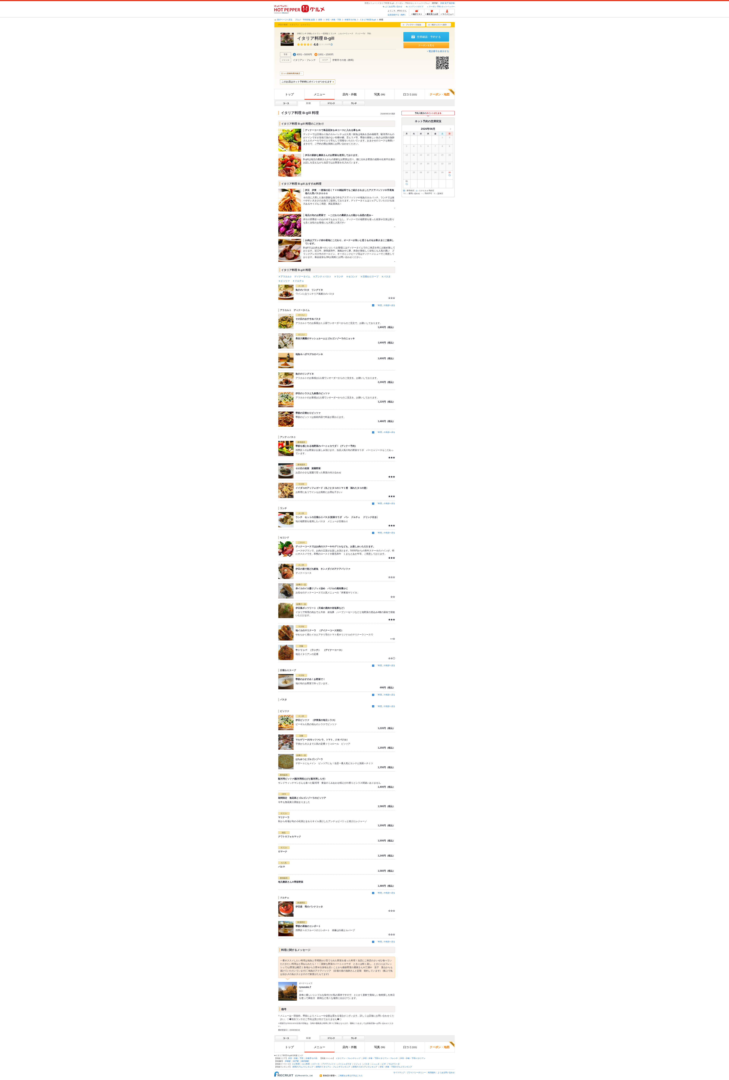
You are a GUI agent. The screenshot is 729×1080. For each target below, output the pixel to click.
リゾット (357, 1064)
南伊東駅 (305, 1061)
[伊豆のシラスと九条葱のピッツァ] (286, 399)
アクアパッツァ (328, 1064)
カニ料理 (306, 1064)
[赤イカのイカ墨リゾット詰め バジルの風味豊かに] (286, 591)
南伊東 (452, 3)
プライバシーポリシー (416, 1072)
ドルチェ (299, 281)
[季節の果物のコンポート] (286, 928)
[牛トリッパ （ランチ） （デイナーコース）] (286, 652)
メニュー (319, 94)
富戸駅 (296, 1061)
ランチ (339, 276)
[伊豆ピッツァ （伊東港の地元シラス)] (286, 722)
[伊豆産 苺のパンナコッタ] (286, 909)
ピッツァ (285, 281)
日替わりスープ (371, 276)
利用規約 (432, 1072)
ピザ (384, 1064)
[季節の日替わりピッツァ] (286, 419)
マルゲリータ (394, 1064)
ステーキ (316, 1064)
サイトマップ (399, 1072)
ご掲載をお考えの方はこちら (350, 1076)
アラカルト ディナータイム (295, 276)
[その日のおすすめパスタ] (286, 321)
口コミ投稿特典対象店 (290, 73)
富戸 (446, 3)
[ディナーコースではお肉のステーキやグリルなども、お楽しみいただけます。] (286, 549)
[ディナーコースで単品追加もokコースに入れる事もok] (289, 140)
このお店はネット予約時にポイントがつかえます (307, 81)
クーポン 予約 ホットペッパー (442, 7)
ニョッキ (375, 1064)
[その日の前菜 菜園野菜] (286, 471)
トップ (289, 94)
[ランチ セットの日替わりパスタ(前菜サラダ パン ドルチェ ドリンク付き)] (286, 519)
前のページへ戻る (284, 20)
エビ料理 (296, 1064)
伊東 (442, 3)
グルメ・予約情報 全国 (305, 20)
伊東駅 (288, 1061)
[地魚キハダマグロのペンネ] (286, 360)
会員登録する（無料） (397, 15)
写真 (379, 94)
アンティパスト (323, 276)
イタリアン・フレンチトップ (348, 1058)
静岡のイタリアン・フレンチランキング (333, 1067)
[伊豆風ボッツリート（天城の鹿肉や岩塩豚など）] (286, 610)
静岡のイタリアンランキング (365, 1067)
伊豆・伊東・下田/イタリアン (412, 1058)
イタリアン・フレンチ (304, 60)
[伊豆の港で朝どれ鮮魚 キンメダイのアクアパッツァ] (286, 571)
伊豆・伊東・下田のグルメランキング (396, 1067)
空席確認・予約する (429, 36)
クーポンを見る (426, 45)
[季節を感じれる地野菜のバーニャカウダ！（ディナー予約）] (286, 448)
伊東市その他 (350, 20)
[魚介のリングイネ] (286, 380)
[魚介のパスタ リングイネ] (286, 292)
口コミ (410, 94)
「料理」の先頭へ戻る (385, 305)
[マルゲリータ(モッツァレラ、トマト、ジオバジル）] (286, 742)
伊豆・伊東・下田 (333, 20)
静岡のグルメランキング (303, 1067)
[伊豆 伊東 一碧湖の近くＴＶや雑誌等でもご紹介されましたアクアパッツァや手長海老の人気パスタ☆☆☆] (289, 200)
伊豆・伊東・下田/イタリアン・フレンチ (380, 1058)
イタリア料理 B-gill (368, 20)
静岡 (320, 20)
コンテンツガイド (416, 7)
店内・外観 (349, 94)
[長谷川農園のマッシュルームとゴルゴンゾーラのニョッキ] (286, 341)
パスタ (387, 276)
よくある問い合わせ (393, 7)
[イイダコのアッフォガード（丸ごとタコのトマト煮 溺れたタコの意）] (286, 490)
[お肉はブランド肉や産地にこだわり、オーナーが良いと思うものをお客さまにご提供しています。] (289, 250)
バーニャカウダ (344, 1064)
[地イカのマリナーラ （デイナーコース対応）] (286, 633)
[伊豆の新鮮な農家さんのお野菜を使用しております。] (289, 165)
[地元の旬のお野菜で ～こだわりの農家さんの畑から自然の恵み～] (289, 225)
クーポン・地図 (440, 94)
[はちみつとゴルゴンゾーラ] (286, 761)
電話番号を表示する (438, 51)
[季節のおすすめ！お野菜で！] (286, 681)
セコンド (352, 276)
